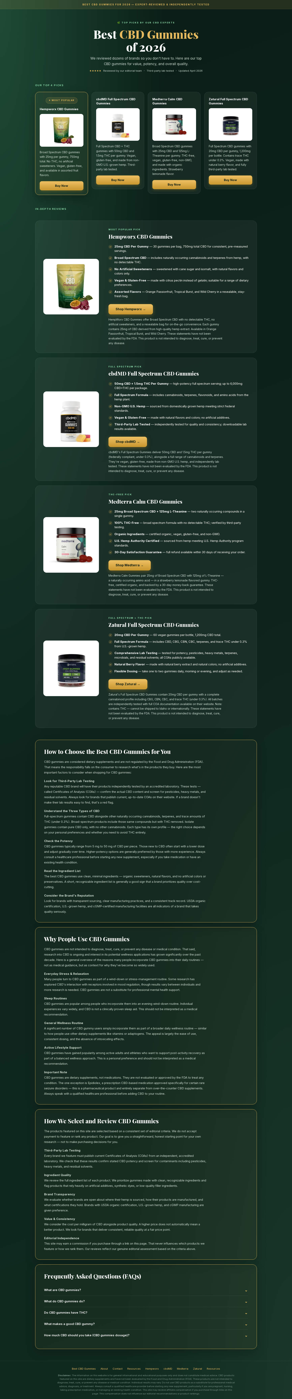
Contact (118, 1368)
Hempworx (152, 1368)
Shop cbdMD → (128, 442)
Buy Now (61, 186)
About (104, 1368)
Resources (134, 1368)
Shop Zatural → (128, 684)
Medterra (182, 1368)
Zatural (197, 1368)
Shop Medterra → (130, 565)
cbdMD (167, 1368)
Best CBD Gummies (84, 1368)
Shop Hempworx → (131, 309)
